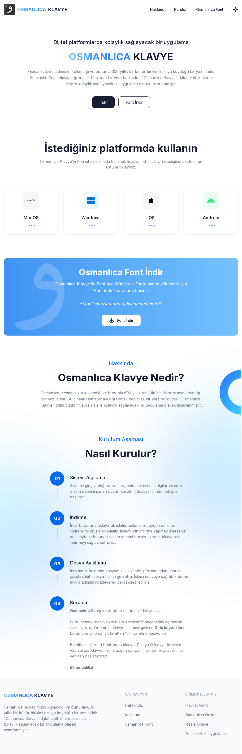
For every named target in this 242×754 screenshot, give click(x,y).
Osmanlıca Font (209, 9)
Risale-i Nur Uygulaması (207, 733)
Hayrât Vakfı (196, 705)
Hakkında (158, 9)
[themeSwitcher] (235, 9)
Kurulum (181, 9)
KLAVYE (42, 9)
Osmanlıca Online (200, 714)
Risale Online (196, 724)
